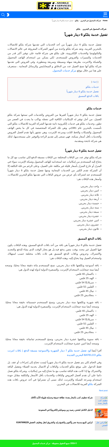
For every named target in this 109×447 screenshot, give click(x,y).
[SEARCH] (3, 15)
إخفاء (95, 82)
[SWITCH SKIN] (8, 15)
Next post (103, 390)
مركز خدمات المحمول (64, 70)
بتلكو (90, 384)
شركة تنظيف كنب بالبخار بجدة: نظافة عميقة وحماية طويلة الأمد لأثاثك (62, 397)
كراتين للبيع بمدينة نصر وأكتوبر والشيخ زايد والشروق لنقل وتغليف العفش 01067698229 (54, 422)
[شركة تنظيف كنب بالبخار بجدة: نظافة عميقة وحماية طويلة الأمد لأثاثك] (101, 401)
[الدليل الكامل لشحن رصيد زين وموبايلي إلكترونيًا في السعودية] (101, 413)
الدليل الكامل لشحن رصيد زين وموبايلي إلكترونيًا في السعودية (65, 410)
